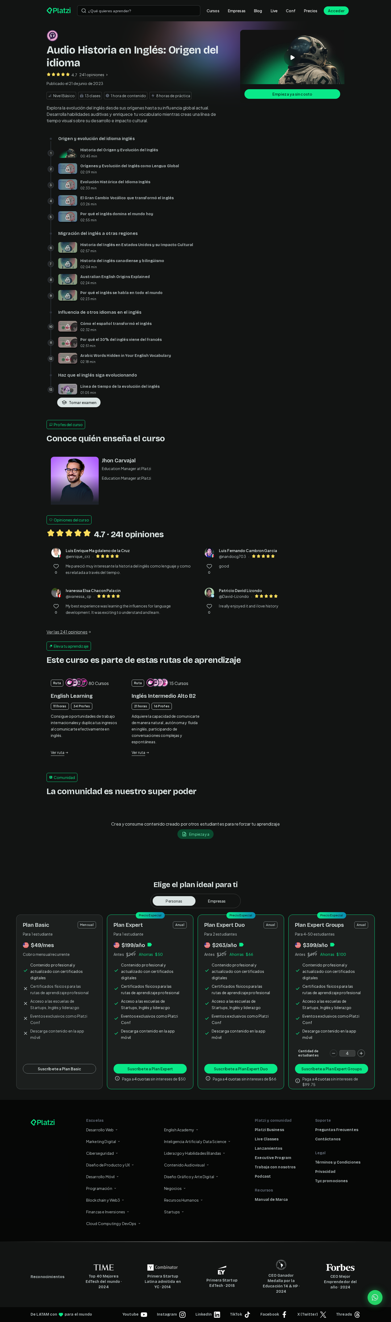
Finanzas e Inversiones (105, 1211)
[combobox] (138, 10)
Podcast (263, 1176)
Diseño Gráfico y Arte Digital (189, 1176)
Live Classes (266, 1139)
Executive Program (273, 1158)
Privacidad (325, 1171)
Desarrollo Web (100, 1129)
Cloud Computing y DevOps (111, 1223)
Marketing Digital (101, 1141)
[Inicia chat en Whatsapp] (375, 1297)
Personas (174, 901)
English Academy (179, 1129)
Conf (291, 10)
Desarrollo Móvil (100, 1176)
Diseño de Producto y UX (108, 1164)
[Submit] (84, 10)
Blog (258, 10)
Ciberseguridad (100, 1153)
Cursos (213, 10)
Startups (172, 1211)
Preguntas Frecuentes (336, 1130)
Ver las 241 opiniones (67, 632)
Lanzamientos (268, 1148)
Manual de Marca (271, 1199)
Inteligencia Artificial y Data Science (195, 1141)
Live (274, 10)
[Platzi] (59, 10)
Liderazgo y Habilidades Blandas (192, 1153)
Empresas (237, 10)
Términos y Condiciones (337, 1162)
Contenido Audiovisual (184, 1164)
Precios (310, 10)
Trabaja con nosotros (275, 1167)
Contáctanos (327, 1139)
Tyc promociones (331, 1181)
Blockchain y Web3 (103, 1200)
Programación (99, 1188)
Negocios (173, 1188)
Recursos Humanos (181, 1200)
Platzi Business (269, 1130)
